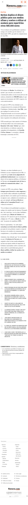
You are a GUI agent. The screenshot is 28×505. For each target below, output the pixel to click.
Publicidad (5, 478)
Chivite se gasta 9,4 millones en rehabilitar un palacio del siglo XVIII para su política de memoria (15, 305)
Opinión (3, 456)
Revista (17, 460)
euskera (5, 68)
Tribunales (5, 450)
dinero (21, 68)
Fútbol (17, 446)
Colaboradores (6, 460)
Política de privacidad (7, 483)
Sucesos (4, 448)
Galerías (17, 464)
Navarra (4, 444)
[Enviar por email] (20, 65)
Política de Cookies (7, 480)
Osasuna (4, 466)
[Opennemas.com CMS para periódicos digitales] (13, 494)
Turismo (18, 478)
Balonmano (18, 452)
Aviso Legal (18, 473)
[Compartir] (8, 65)
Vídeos (17, 466)
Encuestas (5, 464)
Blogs (4, 462)
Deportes (17, 444)
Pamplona (4, 454)
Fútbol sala (18, 454)
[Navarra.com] (14, 5)
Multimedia (17, 462)
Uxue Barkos (15, 68)
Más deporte (18, 456)
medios (9, 68)
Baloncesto (18, 448)
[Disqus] (14, 377)
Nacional (17, 458)
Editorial (4, 458)
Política (4, 446)
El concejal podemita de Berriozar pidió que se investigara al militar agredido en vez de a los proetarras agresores (16, 327)
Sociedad (4, 452)
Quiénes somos (6, 473)
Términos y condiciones (18, 346)
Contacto (5, 476)
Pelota (17, 450)
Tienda (17, 480)
